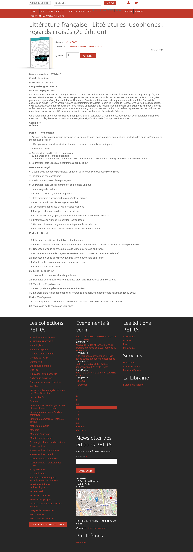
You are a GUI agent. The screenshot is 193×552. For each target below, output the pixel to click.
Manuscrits (129, 348)
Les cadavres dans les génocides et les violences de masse (47, 406)
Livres (126, 344)
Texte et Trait (36, 491)
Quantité (59, 55)
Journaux (35, 401)
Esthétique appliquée (41, 378)
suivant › (80, 426)
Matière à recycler (39, 426)
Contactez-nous (131, 366)
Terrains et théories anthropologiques (40, 486)
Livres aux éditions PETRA (79, 11)
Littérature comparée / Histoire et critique (86, 47)
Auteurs (60, 11)
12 (77, 411)
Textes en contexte (40, 495)
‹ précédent (82, 384)
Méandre (34, 430)
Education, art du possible (43, 374)
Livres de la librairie (133, 384)
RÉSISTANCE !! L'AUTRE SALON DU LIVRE (47, 16)
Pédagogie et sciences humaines (47, 442)
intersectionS (37, 397)
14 (77, 419)
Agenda (128, 11)
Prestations (129, 362)
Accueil (34, 11)
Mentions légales (132, 370)
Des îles (34, 370)
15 (77, 422)
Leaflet (104, 514)
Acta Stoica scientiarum (42, 337)
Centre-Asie (36, 361)
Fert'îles (34, 386)
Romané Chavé (38, 473)
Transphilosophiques (41, 499)
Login (127, 3)
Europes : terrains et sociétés (45, 382)
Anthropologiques (39, 349)
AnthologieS (36, 345)
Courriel (81, 456)
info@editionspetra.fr (97, 528)
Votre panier (135, 3)
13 (77, 415)
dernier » (81, 430)
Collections (47, 11)
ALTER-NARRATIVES (41, 341)
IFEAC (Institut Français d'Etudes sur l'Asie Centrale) (47, 391)
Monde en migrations (41, 438)
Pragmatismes (37, 469)
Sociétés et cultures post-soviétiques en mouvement (44, 479)
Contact (139, 11)
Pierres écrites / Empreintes (44, 450)
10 (77, 403)
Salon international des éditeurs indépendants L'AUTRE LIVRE (92, 365)
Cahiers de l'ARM (39, 357)
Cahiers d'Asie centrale (42, 353)
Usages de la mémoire (42, 510)
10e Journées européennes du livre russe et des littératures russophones (95, 357)
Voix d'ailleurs (37, 514)
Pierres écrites (37, 446)
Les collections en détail (48, 524)
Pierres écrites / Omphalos (44, 458)
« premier (81, 381)
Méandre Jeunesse (40, 434)
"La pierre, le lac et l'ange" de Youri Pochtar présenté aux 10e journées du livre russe (96, 348)
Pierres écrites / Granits (42, 454)
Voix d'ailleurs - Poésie (42, 518)
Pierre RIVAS (71, 42)
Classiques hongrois (40, 366)
